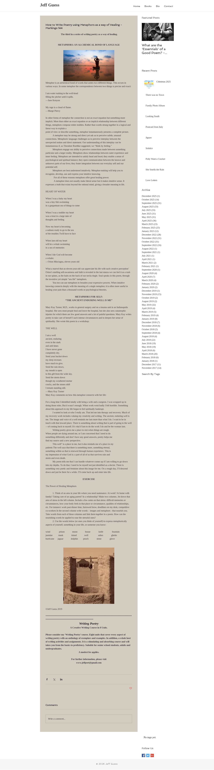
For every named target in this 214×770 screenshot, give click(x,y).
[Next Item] (169, 32)
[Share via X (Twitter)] (54, 679)
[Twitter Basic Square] (148, 755)
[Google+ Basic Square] (152, 755)
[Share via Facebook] (47, 679)
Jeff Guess (49, 4)
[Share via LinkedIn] (61, 679)
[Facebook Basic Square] (143, 755)
